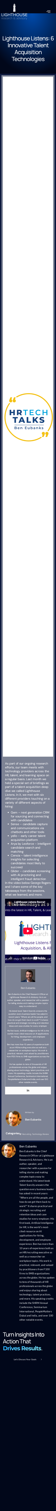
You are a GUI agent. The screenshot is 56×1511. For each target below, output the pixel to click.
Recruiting (26, 1134)
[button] (48, 11)
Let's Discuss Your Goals (25, 1359)
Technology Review (40, 1134)
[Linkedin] (28, 1090)
